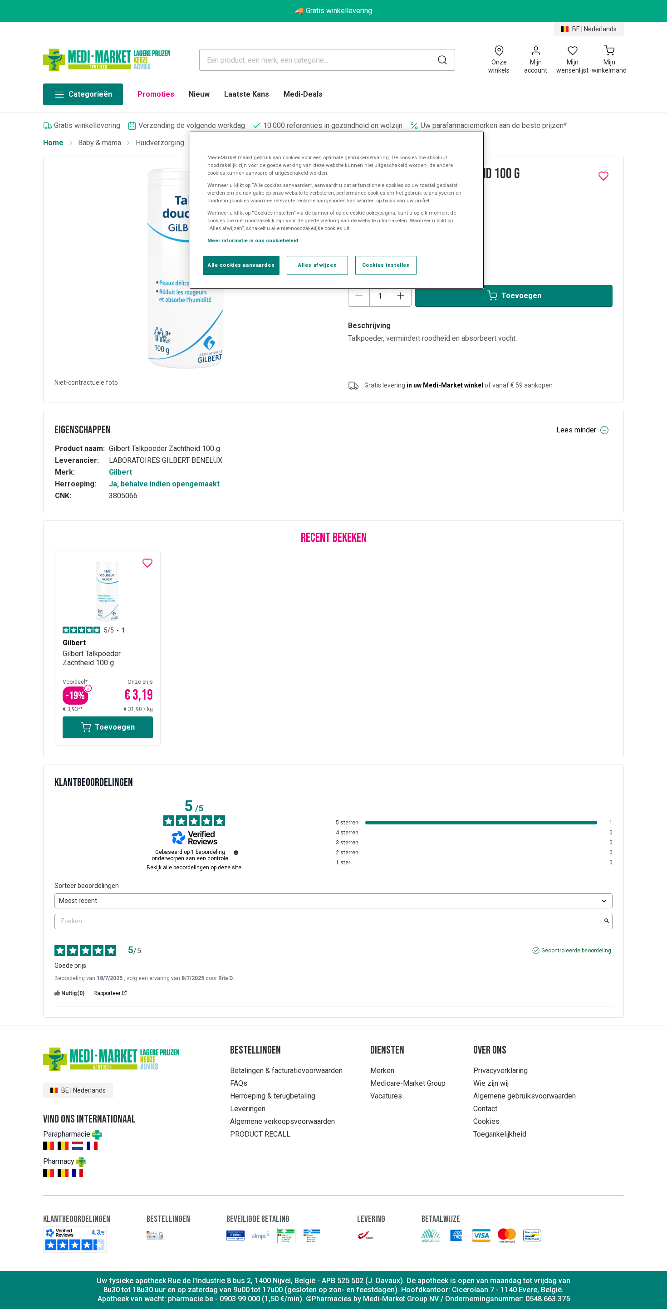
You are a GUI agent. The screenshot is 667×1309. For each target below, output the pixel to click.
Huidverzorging (160, 142)
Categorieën (90, 94)
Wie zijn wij (491, 1083)
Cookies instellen (386, 265)
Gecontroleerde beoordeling (576, 950)
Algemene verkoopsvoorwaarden (282, 1121)
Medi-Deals (303, 94)
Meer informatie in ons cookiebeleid (252, 240)
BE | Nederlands (594, 29)
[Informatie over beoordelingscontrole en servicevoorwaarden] (236, 852)
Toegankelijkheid (499, 1134)
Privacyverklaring (500, 1070)
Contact (485, 1108)
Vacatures (386, 1096)
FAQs (238, 1083)
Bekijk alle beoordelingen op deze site (194, 867)
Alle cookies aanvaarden (241, 265)
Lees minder (576, 430)
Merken (382, 1070)
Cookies (486, 1121)
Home (53, 142)
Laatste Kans (246, 94)
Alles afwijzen (317, 265)
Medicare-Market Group (408, 1083)
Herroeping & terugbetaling (272, 1096)
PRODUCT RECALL (260, 1134)
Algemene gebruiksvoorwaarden (524, 1096)
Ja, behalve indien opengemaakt (164, 484)
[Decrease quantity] (358, 295)
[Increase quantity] (400, 295)
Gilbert (120, 472)
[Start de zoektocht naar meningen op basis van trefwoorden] (606, 921)
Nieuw (199, 94)
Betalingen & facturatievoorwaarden (286, 1070)
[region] (336, 210)
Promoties (155, 94)
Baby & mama (99, 142)
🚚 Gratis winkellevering (333, 10)
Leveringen (247, 1108)
